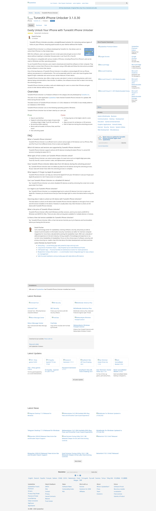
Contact (47, 491)
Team (98, 491)
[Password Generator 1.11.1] (69, 361)
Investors (100, 494)
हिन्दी (81, 480)
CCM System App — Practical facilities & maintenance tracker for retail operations (63, 250)
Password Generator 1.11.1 (69, 368)
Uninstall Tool (32, 308)
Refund (47, 499)
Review (31, 25)
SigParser (31, 503)
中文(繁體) (124, 478)
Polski (78, 478)
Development (120, 119)
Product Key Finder (34, 493)
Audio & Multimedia (104, 116)
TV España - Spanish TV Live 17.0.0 (52, 370)
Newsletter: (62, 472)
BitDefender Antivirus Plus (82, 308)
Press (98, 489)
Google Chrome (134, 57)
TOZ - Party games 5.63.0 (34, 368)
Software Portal (119, 486)
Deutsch (36, 478)
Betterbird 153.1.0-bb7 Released (107, 453)
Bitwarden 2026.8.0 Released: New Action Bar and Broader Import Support (43, 454)
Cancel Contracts (50, 496)
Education (101, 122)
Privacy (47, 494)
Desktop (112, 119)
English (30, 478)
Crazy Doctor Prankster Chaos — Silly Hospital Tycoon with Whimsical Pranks (61, 248)
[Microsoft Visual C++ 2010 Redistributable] (112, 79)
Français (48, 478)
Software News (67, 486)
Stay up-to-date (34, 344)
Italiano (55, 478)
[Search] (126, 3)
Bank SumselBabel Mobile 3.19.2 (120, 370)
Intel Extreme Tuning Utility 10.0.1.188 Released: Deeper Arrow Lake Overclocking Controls (76, 455)
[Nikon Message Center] (36, 317)
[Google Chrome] (104, 56)
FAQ (46, 489)
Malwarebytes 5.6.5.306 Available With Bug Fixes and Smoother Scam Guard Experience (77, 431)
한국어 (65, 478)
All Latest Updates (78, 379)
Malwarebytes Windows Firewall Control (81, 326)
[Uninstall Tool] (34, 303)
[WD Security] (56, 303)
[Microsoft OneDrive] (105, 71)
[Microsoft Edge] (104, 64)
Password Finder (33, 496)
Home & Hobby (117, 124)
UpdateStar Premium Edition (135, 48)
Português (84, 478)
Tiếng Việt (110, 478)
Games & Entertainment (112, 122)
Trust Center (49, 501)
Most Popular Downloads (65, 3)
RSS (63, 491)
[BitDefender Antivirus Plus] (83, 303)
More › (100, 107)
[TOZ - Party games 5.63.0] (35, 361)
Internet (100, 127)
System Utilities (120, 127)
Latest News (85, 3)
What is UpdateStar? (103, 486)
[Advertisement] (61, 271)
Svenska (97, 478)
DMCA (47, 486)
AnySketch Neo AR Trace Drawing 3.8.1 (86, 370)
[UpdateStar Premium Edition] (108, 46)
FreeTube (54, 323)
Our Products (53, 3)
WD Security (55, 308)
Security (106, 127)
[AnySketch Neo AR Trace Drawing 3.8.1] (87, 362)
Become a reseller (119, 489)
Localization (117, 491)
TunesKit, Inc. (37, 21)
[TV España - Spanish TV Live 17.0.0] (52, 362)
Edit (45, 25)
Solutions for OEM (85, 489)
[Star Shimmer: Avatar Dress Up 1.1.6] (104, 362)
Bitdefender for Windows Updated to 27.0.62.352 (109, 431)
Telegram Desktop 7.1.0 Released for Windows (44, 430)
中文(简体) (117, 478)
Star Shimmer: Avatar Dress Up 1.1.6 (103, 370)
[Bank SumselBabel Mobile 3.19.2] (121, 362)
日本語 (60, 478)
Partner (82, 486)
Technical (39, 25)
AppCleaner (31, 506)
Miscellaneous (114, 130)
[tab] (31, 25)
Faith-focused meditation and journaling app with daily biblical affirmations (61, 256)
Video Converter (33, 501)
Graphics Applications (104, 124)
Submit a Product (119, 496)
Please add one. (48, 339)
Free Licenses (118, 494)
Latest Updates (77, 3)
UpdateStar (52, 97)
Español (42, 478)
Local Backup (32, 498)
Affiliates (82, 491)
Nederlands (72, 478)
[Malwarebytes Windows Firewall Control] (84, 318)
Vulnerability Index (68, 489)
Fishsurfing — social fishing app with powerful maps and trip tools (58, 245)
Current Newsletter (103, 146)
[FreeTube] (55, 317)
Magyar (76, 480)
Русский (91, 478)
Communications (103, 119)
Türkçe (103, 478)
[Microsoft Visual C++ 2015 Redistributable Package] (114, 91)
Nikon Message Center (35, 323)
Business (114, 116)
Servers (112, 127)
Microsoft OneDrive (135, 72)
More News (78, 461)
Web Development (103, 130)
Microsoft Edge (136, 64)
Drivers (30, 491)
